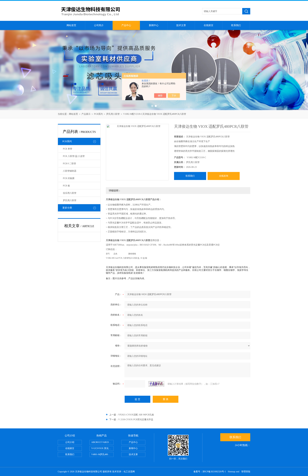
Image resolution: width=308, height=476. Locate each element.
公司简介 (99, 25)
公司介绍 (69, 442)
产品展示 (85, 114)
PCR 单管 (67, 149)
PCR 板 (66, 185)
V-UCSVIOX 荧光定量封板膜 (102, 448)
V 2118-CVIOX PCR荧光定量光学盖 (135, 419)
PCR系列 (98, 114)
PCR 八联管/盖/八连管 (74, 156)
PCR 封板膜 (68, 178)
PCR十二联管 (69, 163)
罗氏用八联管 (113, 114)
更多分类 (67, 207)
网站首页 (71, 25)
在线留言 (208, 25)
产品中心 (126, 25)
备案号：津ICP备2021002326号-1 (209, 471)
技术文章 (181, 25)
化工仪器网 (129, 471)
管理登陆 (245, 471)
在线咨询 (223, 176)
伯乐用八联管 (69, 193)
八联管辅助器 (69, 171)
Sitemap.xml (233, 471)
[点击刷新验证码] (156, 384)
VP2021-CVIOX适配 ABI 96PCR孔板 (136, 414)
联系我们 (236, 25)
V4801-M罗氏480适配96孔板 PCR (102, 454)
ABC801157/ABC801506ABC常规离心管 (102, 442)
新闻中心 (153, 25)
